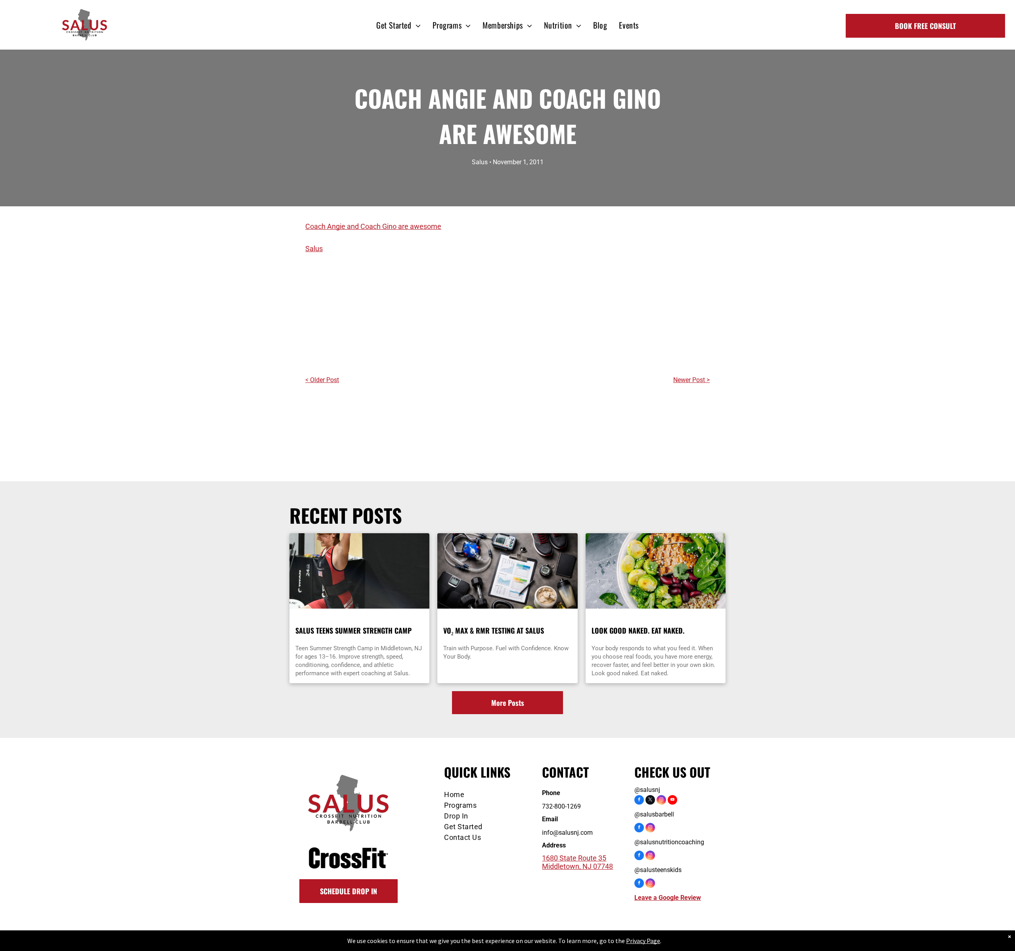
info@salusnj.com (567, 832)
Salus (314, 248)
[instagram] (661, 801)
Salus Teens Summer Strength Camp (353, 630)
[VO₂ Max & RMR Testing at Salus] (507, 571)
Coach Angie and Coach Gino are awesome (373, 226)
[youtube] (672, 801)
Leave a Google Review (667, 897)
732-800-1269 (561, 806)
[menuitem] (398, 25)
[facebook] (639, 801)
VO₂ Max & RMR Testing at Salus (493, 630)
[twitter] (650, 801)
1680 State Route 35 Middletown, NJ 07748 (577, 862)
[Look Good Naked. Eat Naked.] (656, 571)
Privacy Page (643, 941)
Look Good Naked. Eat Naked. (638, 630)
